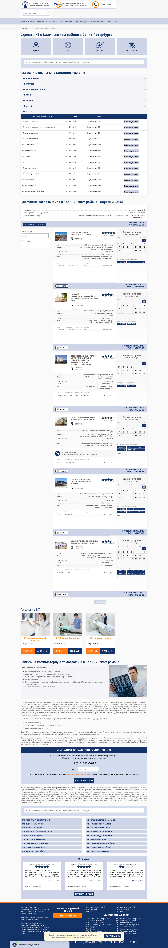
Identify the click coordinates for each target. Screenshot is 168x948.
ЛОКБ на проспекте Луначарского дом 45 (81, 233)
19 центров (140, 213)
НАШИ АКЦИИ (81, 21)
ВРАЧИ (40, 21)
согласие (68, 937)
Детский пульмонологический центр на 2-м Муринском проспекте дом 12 (84, 297)
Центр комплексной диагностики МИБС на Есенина (81, 481)
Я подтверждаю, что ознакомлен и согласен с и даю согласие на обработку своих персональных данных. (84, 774)
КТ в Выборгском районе (33, 824)
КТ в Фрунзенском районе (33, 851)
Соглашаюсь (113, 936)
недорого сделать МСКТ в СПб (62, 738)
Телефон (72, 770)
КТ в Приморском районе (33, 847)
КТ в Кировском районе (32, 828)
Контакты (89, 911)
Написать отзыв (84, 894)
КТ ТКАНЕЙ (27, 95)
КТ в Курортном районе (32, 836)
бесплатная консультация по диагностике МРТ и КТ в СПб (74, 4)
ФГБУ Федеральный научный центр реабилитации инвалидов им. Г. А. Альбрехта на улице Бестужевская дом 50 (84, 360)
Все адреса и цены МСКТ (95, 907)
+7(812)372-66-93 (136, 225)
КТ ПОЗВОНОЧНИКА (31, 78)
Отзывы (120, 911)
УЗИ (60, 21)
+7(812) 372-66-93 (135, 348)
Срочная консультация (34, 224)
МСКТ (101, 704)
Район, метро (27, 231)
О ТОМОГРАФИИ (97, 21)
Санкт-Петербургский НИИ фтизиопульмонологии (83, 419)
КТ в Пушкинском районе (98, 847)
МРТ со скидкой (123, 909)
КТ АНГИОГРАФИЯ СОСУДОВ (35, 89)
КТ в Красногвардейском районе (37, 832)
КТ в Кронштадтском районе (100, 836)
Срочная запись (106, 5)
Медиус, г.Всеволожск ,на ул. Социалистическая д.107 (84, 542)
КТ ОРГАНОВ (28, 100)
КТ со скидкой (91, 909)
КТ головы (27, 111)
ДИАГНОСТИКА (27, 21)
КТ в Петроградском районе (35, 843)
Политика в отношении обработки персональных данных (34, 918)
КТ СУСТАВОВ (28, 84)
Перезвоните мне (68, 916)
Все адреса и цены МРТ (126, 907)
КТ (54, 21)
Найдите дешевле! (131, 122)
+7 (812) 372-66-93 (135, 286)
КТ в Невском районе (96, 839)
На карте (112, 21)
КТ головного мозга (30, 121)
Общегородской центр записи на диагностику (39, 4)
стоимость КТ (68, 719)
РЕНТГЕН (68, 21)
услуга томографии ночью (92, 738)
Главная (24, 28)
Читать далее (53, 880)
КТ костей (27, 106)
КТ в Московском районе (33, 839)
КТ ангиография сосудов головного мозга (38, 127)
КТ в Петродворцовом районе (101, 843)
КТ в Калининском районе (99, 824)
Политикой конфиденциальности (79, 774)
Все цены (100, 602)
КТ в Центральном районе (99, 851)
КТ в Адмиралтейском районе (36, 820)
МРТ (48, 21)
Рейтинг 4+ (27, 241)
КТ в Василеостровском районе (101, 820)
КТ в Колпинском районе (98, 828)
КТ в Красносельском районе (100, 832)
